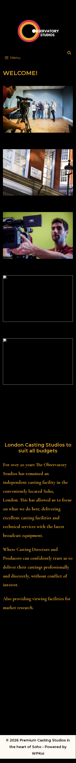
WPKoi (38, 753)
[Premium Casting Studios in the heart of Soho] (38, 30)
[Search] (69, 53)
